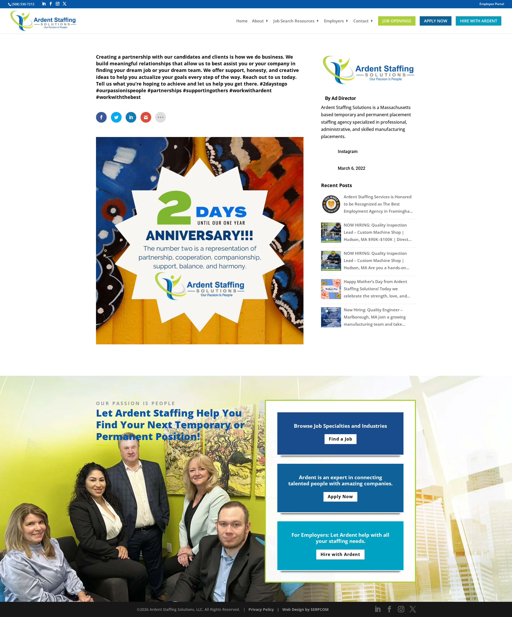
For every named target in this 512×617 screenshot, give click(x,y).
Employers (334, 21)
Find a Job (340, 439)
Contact (361, 21)
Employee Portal (491, 4)
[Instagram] (57, 4)
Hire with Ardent (478, 20)
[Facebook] (51, 4)
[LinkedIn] (44, 4)
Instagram (348, 151)
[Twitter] (64, 4)
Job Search (293, 21)
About (258, 21)
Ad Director (343, 98)
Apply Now (435, 20)
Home (242, 21)
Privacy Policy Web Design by (280, 609)
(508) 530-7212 (23, 4)
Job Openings (396, 20)
